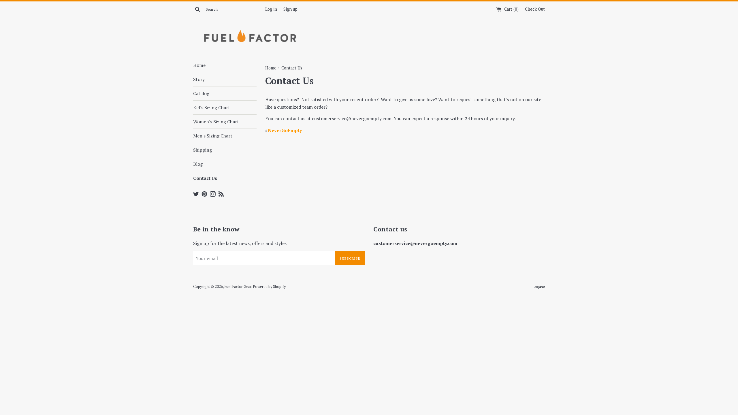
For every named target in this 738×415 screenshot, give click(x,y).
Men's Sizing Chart (212, 136)
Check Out (535, 9)
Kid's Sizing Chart (211, 107)
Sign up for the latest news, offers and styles (240, 243)
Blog (198, 164)
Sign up (290, 9)
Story (199, 79)
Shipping (202, 150)
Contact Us (205, 178)
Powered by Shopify (269, 286)
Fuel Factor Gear (238, 286)
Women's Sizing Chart (216, 121)
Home (199, 65)
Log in (271, 9)
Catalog (201, 93)
